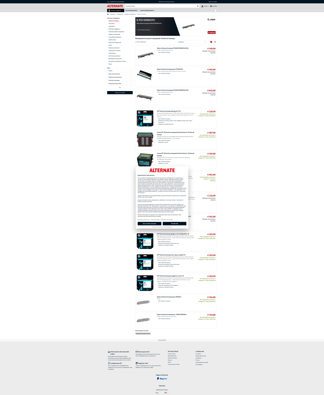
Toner (110, 64)
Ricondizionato (131, 10)
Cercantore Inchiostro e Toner (117, 61)
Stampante (120, 14)
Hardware (113, 14)
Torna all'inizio (162, 340)
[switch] (214, 10)
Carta (110, 45)
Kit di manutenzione (114, 56)
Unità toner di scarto (114, 50)
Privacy (198, 360)
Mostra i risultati (120, 92)
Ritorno (170, 360)
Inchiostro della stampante (116, 31)
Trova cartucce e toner (174, 364)
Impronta (162, 386)
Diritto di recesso (172, 358)
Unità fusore (112, 53)
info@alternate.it (143, 356)
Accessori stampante (129, 14)
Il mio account (171, 353)
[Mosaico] (215, 42)
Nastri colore (112, 39)
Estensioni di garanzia (115, 42)
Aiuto (210, 1)
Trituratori (112, 23)
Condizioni (198, 358)
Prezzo (110, 70)
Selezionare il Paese (162, 390)
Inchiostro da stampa (114, 80)
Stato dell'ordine (172, 356)
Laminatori (112, 26)
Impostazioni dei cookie (202, 362)
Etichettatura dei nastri (115, 58)
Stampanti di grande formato (143, 333)
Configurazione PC (147, 10)
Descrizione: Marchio (114, 74)
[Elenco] (211, 42)
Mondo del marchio (201, 356)
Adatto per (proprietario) (115, 77)
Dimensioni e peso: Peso (115, 83)
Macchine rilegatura (114, 29)
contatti (215, 1)
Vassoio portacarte (114, 48)
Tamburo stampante (114, 34)
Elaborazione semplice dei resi (166, 1)
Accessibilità (199, 364)
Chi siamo (198, 353)
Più (120, 87)
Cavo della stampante (115, 37)
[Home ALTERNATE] (115, 6)
